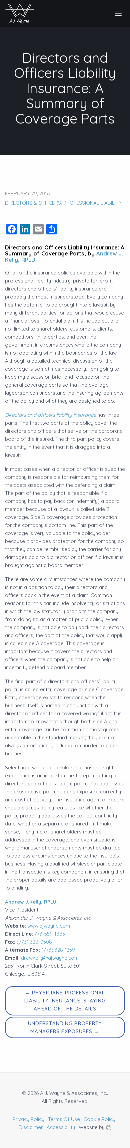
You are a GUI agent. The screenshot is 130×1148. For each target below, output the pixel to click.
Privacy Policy (28, 1119)
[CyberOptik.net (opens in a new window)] (108, 1127)
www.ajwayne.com (48, 926)
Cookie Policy (99, 1119)
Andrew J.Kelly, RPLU (30, 902)
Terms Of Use (64, 1119)
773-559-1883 (49, 934)
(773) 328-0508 (34, 942)
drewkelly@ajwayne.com (50, 958)
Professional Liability (92, 203)
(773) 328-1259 (58, 950)
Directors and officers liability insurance (50, 415)
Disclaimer (31, 1127)
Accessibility (61, 1127)
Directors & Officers (33, 203)
